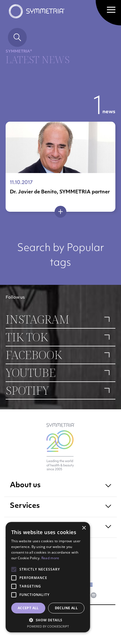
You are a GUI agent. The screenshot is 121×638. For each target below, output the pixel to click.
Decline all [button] (66, 608)
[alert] (48, 577)
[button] (47, 620)
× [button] (84, 528)
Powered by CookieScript (48, 626)
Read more (50, 558)
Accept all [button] (28, 608)
